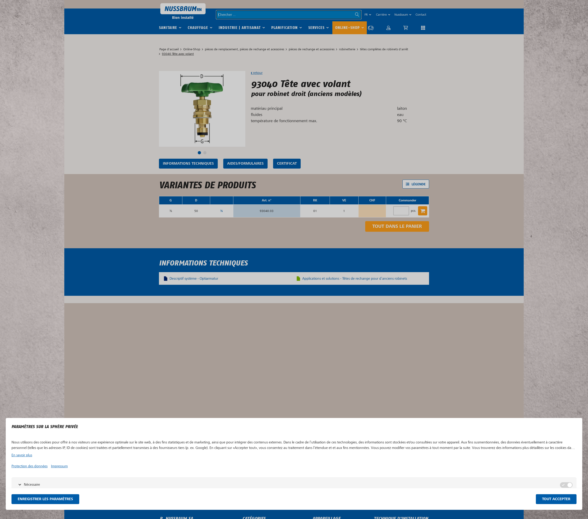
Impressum (59, 466)
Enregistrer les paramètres (45, 499)
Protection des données (29, 466)
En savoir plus (21, 455)
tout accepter (556, 499)
